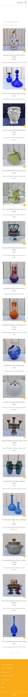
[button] (14, 52)
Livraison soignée (5, 679)
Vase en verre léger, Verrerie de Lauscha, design (14, 641)
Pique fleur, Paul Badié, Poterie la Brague (14, 402)
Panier (2, 683)
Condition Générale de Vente (7, 664)
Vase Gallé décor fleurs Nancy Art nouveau (14, 288)
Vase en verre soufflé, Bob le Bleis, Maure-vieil (14, 170)
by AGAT (14, 695)
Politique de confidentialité (7, 668)
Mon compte (4, 672)
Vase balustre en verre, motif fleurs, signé (14, 365)
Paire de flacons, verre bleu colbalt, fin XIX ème (14, 93)
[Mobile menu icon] (26, 3)
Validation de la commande (7, 675)
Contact (3, 687)
